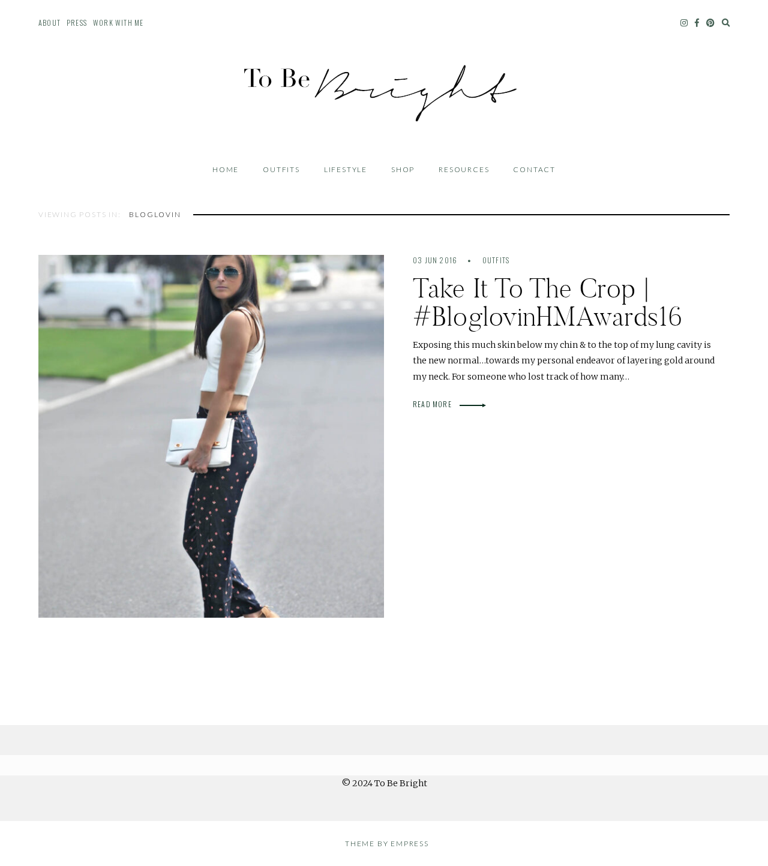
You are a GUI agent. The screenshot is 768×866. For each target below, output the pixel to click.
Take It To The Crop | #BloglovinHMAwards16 (548, 302)
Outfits (281, 169)
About (49, 22)
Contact (534, 169)
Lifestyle (345, 169)
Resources (464, 169)
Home (225, 169)
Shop (403, 169)
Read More (433, 404)
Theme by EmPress (387, 843)
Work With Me (118, 22)
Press (77, 22)
